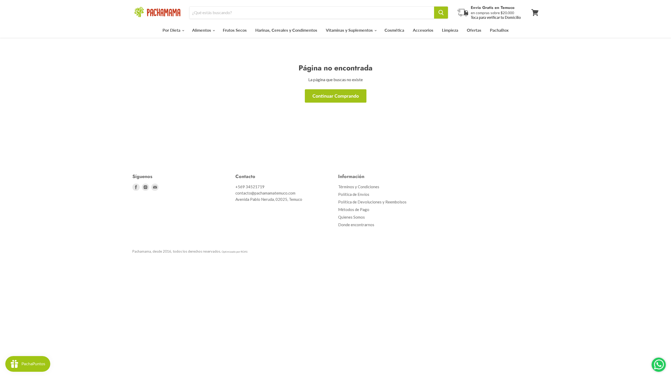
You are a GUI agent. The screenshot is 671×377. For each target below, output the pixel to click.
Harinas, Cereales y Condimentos (286, 29)
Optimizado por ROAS (234, 251)
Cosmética (394, 29)
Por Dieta (172, 29)
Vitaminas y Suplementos (350, 29)
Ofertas (474, 29)
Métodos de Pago (353, 209)
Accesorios (423, 29)
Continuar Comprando (335, 96)
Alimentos (202, 29)
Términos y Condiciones (358, 186)
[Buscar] (441, 13)
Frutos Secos (235, 29)
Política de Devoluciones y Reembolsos (372, 201)
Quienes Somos (351, 217)
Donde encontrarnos (356, 224)
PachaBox (499, 29)
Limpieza (450, 29)
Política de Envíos (353, 194)
